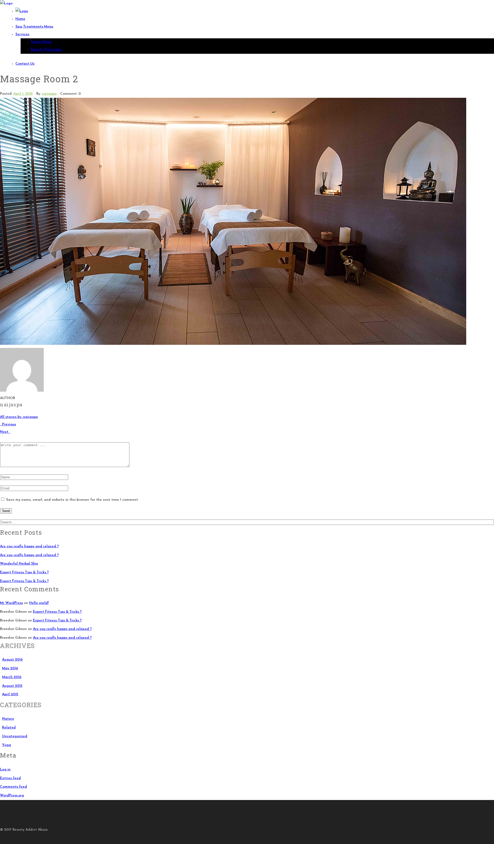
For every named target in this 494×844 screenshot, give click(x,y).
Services (22, 34)
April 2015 (10, 694)
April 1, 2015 (23, 93)
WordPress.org (12, 795)
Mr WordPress (11, 603)
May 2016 (10, 668)
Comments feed (13, 786)
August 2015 (12, 686)
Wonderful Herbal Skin (19, 563)
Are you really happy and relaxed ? (29, 546)
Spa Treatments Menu (34, 27)
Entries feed (10, 778)
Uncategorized (14, 736)
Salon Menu (41, 42)
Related (9, 727)
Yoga (6, 745)
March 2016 (11, 677)
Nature (8, 718)
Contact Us (24, 64)
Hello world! (39, 603)
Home (20, 19)
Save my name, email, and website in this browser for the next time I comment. (72, 500)
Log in (5, 769)
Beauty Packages (46, 50)
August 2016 (12, 659)
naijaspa (49, 93)
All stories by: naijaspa (19, 417)
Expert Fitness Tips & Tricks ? (24, 572)
